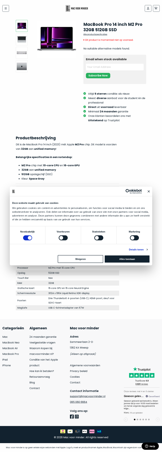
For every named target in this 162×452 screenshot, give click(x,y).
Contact (34, 388)
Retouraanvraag (39, 377)
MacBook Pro (10, 354)
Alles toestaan (127, 259)
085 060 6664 (78, 402)
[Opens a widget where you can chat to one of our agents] (150, 446)
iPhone (6, 365)
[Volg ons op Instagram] (77, 416)
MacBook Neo (10, 342)
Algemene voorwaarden (85, 365)
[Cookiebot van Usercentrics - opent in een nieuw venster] (128, 191)
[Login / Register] (148, 8)
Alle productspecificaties (95, 34)
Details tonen (136, 249)
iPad (5, 360)
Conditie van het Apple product (43, 362)
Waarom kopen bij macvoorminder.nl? (41, 351)
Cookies (75, 377)
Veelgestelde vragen (42, 342)
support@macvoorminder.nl (87, 396)
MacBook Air (10, 348)
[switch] (63, 237)
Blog (32, 382)
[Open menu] (6, 8)
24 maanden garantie (42, 337)
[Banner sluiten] (149, 191)
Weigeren (80, 259)
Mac (5, 337)
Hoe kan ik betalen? (41, 371)
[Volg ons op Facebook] (72, 416)
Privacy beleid (78, 371)
